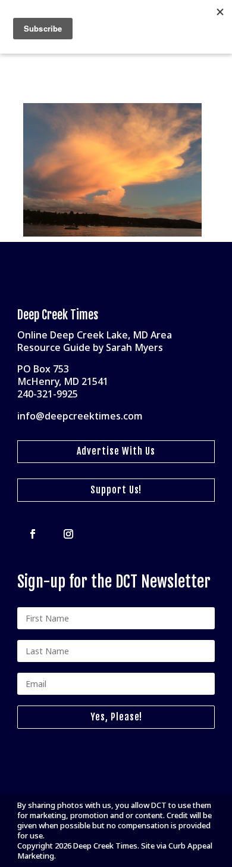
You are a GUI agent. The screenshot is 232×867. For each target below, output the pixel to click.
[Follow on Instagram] (68, 533)
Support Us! (116, 490)
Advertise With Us (116, 451)
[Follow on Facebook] (32, 533)
